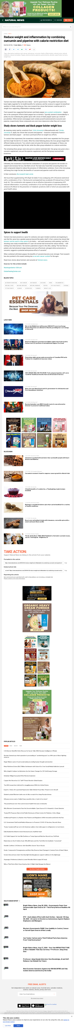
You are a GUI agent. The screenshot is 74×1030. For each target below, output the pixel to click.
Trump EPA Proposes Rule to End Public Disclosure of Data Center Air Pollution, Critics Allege (32, 813)
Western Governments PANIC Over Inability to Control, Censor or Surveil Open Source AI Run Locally (46, 929)
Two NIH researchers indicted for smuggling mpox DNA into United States (26, 785)
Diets (9, 33)
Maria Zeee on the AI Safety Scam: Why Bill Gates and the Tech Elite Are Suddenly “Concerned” (33, 841)
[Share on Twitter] (14, 49)
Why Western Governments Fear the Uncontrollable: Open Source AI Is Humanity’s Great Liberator (34, 808)
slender (52, 55)
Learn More (8, 1025)
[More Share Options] (34, 49)
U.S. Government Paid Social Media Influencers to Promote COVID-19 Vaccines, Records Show (32, 822)
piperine (37, 55)
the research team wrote (25, 174)
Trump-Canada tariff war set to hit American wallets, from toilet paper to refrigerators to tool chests (34, 827)
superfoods (58, 55)
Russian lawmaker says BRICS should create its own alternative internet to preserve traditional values (45, 404)
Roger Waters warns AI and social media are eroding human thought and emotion (28, 762)
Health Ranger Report (11, 901)
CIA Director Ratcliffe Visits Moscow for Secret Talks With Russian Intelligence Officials (30, 751)
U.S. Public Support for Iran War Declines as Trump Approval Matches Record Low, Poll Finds (31, 836)
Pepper (23, 55)
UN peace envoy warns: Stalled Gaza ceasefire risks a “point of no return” (26, 799)
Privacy (45, 1011)
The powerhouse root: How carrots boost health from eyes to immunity (25, 803)
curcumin (37, 53)
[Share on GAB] (22, 49)
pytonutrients (45, 55)
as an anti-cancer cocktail (41, 256)
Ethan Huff (35, 339)
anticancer (31, 53)
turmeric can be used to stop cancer (16, 241)
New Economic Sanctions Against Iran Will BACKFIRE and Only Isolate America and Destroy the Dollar (45, 970)
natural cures (58, 53)
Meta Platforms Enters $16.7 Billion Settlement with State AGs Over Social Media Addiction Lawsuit (34, 766)
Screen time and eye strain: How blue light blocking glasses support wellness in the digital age (32, 855)
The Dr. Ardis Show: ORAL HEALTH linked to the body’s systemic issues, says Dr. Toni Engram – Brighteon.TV (47, 536)
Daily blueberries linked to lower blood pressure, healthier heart (23, 831)
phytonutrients (30, 55)
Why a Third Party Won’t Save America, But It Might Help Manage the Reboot (27, 864)
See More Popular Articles (37, 869)
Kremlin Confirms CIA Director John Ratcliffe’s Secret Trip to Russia (24, 845)
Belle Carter (35, 324)
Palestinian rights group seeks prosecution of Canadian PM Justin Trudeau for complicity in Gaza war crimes (46, 358)
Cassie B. (35, 355)
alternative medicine (13, 53)
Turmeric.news (42, 260)
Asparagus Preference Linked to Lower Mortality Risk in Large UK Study (25, 859)
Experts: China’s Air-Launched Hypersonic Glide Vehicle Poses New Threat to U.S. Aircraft (31, 789)
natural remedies (15, 55)
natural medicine (22, 285)
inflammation (49, 53)
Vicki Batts (17, 45)
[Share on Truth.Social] (26, 49)
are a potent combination (53, 112)
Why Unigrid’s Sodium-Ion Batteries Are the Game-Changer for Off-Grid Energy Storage (30, 771)
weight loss (7, 57)
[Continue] (54, 994)
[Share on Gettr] (30, 49)
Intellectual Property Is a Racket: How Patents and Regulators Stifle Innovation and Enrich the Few (34, 817)
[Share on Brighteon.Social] (6, 49)
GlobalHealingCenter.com (12, 271)
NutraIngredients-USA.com (13, 268)
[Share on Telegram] (18, 49)
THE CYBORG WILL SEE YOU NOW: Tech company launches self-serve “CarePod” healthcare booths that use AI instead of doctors (47, 373)
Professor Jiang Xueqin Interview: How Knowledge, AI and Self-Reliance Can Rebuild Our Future (46, 960)
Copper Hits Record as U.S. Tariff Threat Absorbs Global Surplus (23, 780)
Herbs (43, 53)
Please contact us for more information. (14, 578)
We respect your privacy (37, 998)
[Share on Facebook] (10, 49)
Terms (49, 1011)
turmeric (65, 55)
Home (5, 33)
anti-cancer (23, 53)
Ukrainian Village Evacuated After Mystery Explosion (19, 776)
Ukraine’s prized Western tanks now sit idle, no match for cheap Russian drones (27, 794)
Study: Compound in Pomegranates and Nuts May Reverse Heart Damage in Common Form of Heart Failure (36, 850)
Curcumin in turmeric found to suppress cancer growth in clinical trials (47, 473)
